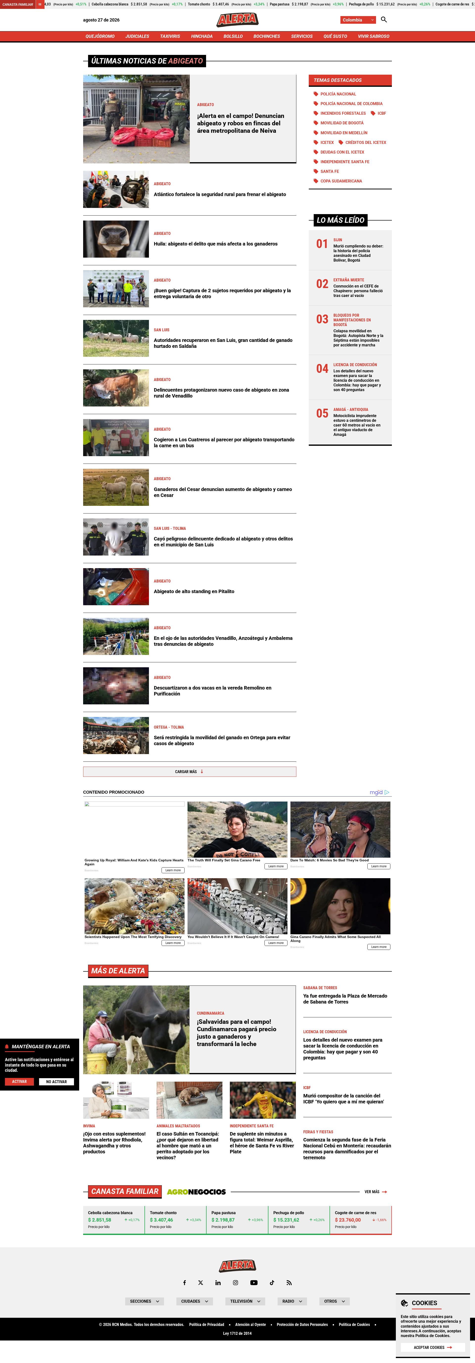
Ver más (372, 1191)
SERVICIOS (302, 36)
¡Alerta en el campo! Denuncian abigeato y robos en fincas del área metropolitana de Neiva (240, 123)
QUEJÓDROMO (100, 36)
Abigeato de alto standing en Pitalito (194, 591)
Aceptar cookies (429, 1347)
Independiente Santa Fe (345, 161)
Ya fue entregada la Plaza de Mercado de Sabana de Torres (345, 999)
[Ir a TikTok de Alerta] (272, 1282)
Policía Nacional (338, 94)
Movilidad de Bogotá (342, 123)
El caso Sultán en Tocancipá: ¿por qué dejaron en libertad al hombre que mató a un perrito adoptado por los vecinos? (188, 1146)
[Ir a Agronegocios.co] (196, 1192)
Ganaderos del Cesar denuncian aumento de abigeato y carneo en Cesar (223, 492)
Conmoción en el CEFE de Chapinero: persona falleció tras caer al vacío (358, 291)
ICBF (382, 113)
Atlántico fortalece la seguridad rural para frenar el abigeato (220, 194)
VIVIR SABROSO (373, 36)
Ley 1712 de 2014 (237, 1334)
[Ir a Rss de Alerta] (289, 1282)
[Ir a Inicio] (237, 20)
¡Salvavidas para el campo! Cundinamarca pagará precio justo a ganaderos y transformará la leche (236, 1033)
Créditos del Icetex (366, 142)
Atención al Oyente (250, 1325)
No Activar (56, 1081)
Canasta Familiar (17, 4)
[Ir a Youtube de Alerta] (254, 1282)
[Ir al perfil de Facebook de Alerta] (184, 1282)
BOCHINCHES (267, 36)
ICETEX (327, 142)
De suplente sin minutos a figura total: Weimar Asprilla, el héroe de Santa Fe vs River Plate (262, 1143)
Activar (19, 1081)
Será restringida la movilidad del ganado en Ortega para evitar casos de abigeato (222, 740)
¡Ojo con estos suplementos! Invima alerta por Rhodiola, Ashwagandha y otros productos (114, 1143)
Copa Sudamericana (341, 181)
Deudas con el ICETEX (342, 152)
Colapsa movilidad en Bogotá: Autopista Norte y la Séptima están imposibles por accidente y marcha (358, 338)
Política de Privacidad (206, 1325)
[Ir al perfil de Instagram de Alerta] (235, 1282)
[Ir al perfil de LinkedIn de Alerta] (218, 1282)
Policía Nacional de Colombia (352, 103)
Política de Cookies (432, 1335)
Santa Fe (330, 171)
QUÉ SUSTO (335, 36)
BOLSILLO (233, 36)
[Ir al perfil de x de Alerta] (200, 1282)
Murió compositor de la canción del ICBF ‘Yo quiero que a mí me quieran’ (343, 1099)
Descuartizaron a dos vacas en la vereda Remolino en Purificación (212, 691)
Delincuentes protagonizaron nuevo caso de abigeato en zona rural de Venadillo (221, 393)
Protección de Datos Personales (302, 1325)
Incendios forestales (343, 113)
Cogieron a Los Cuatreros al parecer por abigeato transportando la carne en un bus (224, 442)
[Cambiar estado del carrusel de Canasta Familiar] (40, 4)
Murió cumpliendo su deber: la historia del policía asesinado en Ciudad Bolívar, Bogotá (358, 253)
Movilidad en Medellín (344, 133)
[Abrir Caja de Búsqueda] (384, 20)
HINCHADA (202, 36)
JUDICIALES (137, 36)
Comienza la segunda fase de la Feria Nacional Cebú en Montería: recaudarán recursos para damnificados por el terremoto (347, 1149)
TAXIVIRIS (170, 36)
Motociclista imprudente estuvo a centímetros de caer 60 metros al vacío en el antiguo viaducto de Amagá (356, 425)
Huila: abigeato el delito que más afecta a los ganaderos (216, 244)
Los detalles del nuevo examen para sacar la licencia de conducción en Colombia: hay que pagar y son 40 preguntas (357, 380)
